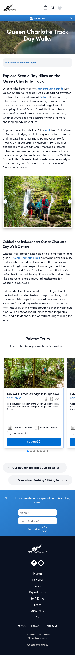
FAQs (37, 605)
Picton (43, 97)
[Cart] (46, 7)
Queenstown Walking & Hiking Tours (40, 480)
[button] (5, 202)
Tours (37, 586)
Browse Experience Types (22, 62)
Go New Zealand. (41, 634)
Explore (37, 580)
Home (37, 573)
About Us (37, 611)
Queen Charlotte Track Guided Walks (35, 467)
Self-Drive (37, 598)
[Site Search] (52, 7)
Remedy (43, 644)
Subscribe (34, 529)
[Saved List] (60, 7)
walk (47, 130)
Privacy (36, 626)
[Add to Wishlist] (59, 362)
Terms (22, 626)
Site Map (52, 626)
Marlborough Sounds (49, 88)
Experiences (37, 592)
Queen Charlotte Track (26, 258)
